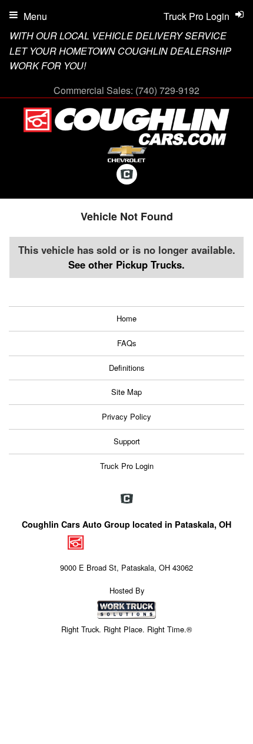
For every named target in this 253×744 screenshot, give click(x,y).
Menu (35, 16)
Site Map (126, 391)
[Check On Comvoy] (126, 175)
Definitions (127, 367)
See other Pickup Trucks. (126, 264)
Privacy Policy (126, 416)
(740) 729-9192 (167, 90)
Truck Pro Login (127, 465)
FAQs (127, 342)
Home (126, 318)
